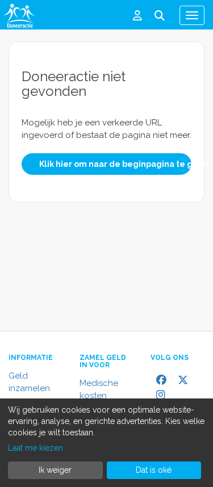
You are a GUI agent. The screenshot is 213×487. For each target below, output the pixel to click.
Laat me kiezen (35, 447)
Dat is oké (154, 470)
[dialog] (106, 442)
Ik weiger (55, 470)
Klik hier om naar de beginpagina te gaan (115, 164)
